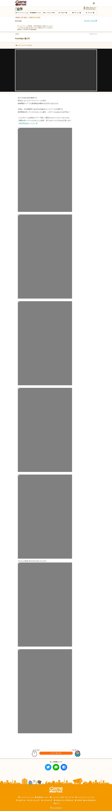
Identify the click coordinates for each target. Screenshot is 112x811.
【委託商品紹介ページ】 (26, 123)
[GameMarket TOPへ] (56, 790)
